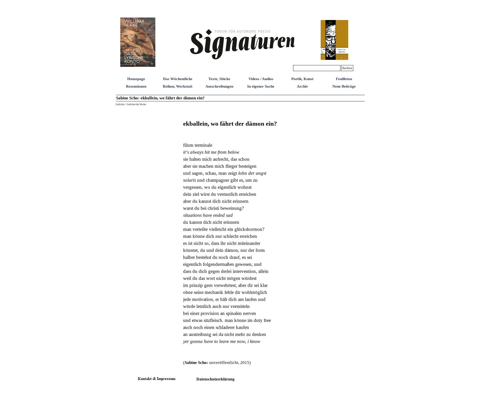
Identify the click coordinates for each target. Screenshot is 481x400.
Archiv (302, 86)
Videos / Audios (261, 79)
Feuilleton (344, 79)
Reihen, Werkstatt (177, 86)
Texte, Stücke (219, 79)
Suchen (347, 68)
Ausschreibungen (219, 86)
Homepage (136, 79)
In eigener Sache (260, 86)
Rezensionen (136, 86)
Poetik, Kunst (302, 79)
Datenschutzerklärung (215, 379)
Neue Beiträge (344, 86)
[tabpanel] (266, 238)
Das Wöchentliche (177, 79)
